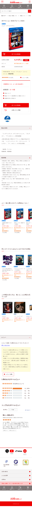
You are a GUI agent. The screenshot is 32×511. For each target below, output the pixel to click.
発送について (8, 93)
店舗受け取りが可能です (10, 98)
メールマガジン (25, 454)
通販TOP (3, 15)
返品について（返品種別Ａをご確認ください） (15, 95)
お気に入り (20, 489)
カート (28, 489)
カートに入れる (16, 54)
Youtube (11, 453)
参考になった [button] (5, 430)
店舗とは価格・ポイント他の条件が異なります (12, 483)
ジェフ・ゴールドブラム (8, 25)
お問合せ (4, 479)
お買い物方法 (5, 471)
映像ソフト (23, 15)
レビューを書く (25, 77)
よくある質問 (5, 475)
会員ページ (12, 489)
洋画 (29, 15)
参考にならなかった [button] (12, 430)
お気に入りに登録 (16, 110)
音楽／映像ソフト (13, 15)
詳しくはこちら (6, 345)
